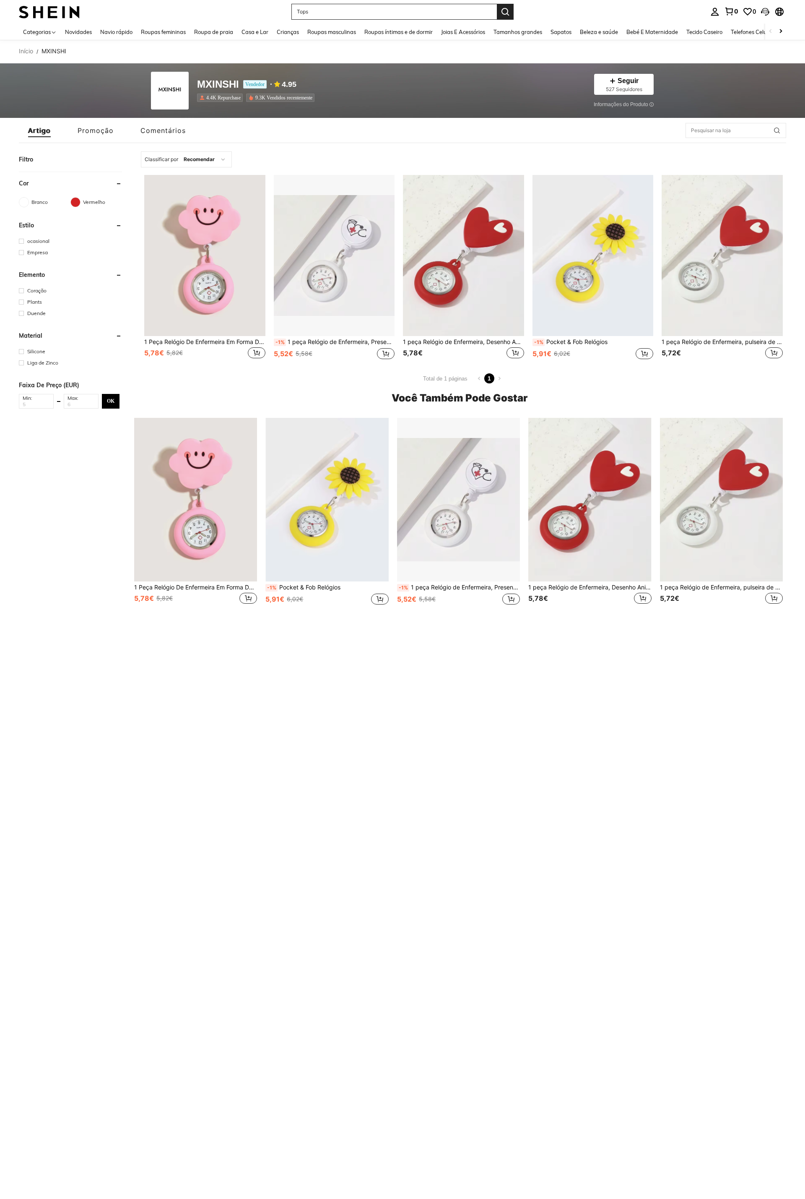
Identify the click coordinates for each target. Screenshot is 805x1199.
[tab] (39, 130)
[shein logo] (49, 11)
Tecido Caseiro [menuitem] (704, 32)
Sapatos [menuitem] (561, 32)
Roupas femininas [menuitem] (163, 32)
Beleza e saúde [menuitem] (599, 32)
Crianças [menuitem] (288, 32)
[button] (765, 12)
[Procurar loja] (777, 130)
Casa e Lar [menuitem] (255, 32)
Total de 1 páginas (445, 378)
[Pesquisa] (505, 12)
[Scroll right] (781, 31)
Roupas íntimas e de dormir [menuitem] (398, 32)
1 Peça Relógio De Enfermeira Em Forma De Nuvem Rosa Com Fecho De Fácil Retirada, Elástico (204, 342)
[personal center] (715, 12)
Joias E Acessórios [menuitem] (463, 32)
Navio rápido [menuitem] (116, 32)
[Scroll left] (771, 31)
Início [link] (26, 51)
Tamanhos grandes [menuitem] (517, 32)
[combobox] (186, 159)
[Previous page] (479, 378)
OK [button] (110, 401)
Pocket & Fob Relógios (571, 342)
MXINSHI (218, 84)
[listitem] (221, 98)
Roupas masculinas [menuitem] (331, 32)
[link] (731, 11)
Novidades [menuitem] (78, 32)
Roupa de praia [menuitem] (213, 32)
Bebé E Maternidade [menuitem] (652, 32)
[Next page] (499, 378)
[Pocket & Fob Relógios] (593, 255)
